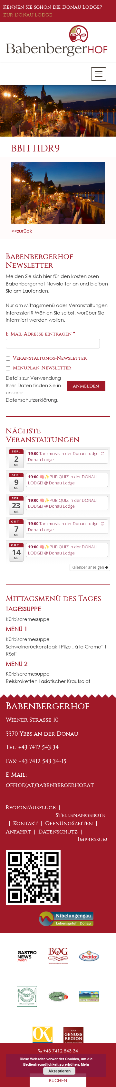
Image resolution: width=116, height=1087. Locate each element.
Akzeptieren (59, 1071)
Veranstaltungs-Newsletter (49, 358)
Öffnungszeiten (69, 823)
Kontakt (25, 823)
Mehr (85, 1064)
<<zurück (21, 231)
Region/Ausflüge (31, 807)
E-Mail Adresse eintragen (40, 334)
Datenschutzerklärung (31, 400)
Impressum (93, 839)
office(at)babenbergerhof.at (50, 785)
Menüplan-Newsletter (41, 368)
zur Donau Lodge (27, 15)
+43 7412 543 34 (60, 1051)
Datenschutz (58, 831)
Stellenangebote (80, 815)
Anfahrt (18, 831)
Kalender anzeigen (88, 567)
